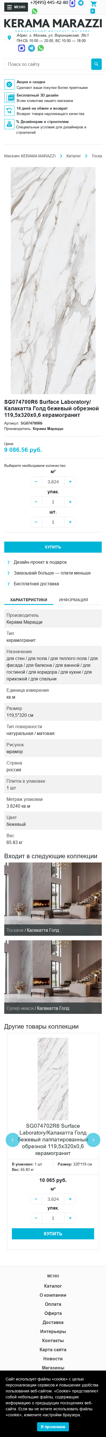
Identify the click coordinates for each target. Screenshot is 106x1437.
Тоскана (15, 930)
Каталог (73, 156)
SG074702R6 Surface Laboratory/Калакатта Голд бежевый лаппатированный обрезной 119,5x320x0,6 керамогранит (53, 1139)
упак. (53, 491)
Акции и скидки (31, 82)
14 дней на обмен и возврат (42, 108)
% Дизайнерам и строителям (42, 121)
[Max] (22, 47)
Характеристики (28, 600)
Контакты (53, 1340)
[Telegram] (32, 47)
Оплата (53, 1304)
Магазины (53, 1368)
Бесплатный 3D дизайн (38, 95)
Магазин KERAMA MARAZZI (30, 156)
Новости (53, 1358)
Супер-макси (20, 1008)
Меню (19, 7)
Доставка (53, 1322)
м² (53, 471)
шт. (53, 512)
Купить (53, 547)
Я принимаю (53, 1427)
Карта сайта (53, 1349)
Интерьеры (53, 1331)
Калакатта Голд (43, 930)
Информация (73, 600)
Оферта (53, 1313)
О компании (53, 1295)
